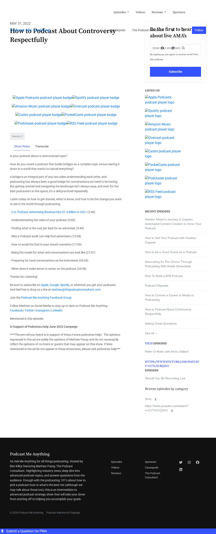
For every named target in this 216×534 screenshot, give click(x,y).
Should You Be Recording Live (165, 378)
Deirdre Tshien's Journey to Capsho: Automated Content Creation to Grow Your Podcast (173, 224)
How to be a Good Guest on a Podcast (170, 252)
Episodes (120, 12)
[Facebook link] (162, 48)
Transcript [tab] (42, 146)
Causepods (117, 30)
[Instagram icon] (189, 462)
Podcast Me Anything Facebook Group (46, 297)
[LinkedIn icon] (181, 469)
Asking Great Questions (161, 323)
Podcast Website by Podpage (63, 512)
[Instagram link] (183, 30)
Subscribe (175, 71)
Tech (149, 343)
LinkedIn (57, 310)
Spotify (64, 285)
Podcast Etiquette (156, 285)
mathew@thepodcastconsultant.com (76, 289)
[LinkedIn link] (173, 48)
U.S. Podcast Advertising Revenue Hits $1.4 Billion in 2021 (49, 212)
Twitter (29, 310)
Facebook (16, 310)
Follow (199, 30)
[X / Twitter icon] (181, 462)
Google (54, 285)
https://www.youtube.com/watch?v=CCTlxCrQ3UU (172, 364)
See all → (151, 333)
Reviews (157, 12)
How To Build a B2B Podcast (164, 276)
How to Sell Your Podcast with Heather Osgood (170, 240)
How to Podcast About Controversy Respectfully (168, 311)
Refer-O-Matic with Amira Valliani (167, 351)
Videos (140, 12)
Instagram (42, 310)
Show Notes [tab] (22, 146)
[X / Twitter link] (173, 30)
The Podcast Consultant (148, 30)
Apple (44, 285)
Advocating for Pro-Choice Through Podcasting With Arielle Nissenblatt (168, 264)
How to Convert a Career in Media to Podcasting (169, 297)
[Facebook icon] (198, 462)
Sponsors (179, 12)
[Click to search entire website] (183, 48)
